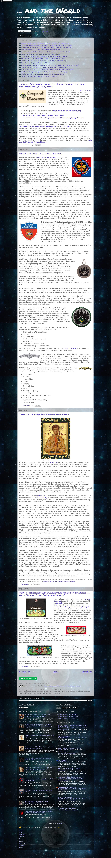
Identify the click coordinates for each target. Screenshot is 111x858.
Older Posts (87, 672)
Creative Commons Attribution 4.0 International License (62, 686)
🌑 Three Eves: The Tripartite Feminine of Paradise (35, 63)
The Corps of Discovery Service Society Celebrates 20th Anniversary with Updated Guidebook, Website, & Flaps (52, 85)
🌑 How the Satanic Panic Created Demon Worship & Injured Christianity (42, 61)
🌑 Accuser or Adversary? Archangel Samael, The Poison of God (39, 54)
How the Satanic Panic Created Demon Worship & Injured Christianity (37, 802)
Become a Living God (65, 797)
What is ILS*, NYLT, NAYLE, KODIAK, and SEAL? (40, 154)
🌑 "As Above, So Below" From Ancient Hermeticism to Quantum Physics (42, 74)
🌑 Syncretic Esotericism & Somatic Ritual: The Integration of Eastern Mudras (44, 43)
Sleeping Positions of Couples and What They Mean (39, 736)
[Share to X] (37, 145)
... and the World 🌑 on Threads (66, 719)
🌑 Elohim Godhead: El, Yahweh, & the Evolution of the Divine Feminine (42, 58)
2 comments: (25, 666)
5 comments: (25, 584)
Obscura (21, 845)
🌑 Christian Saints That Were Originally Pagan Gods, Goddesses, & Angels (43, 56)
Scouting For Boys (41, 498)
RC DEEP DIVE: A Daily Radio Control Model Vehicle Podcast (72, 726)
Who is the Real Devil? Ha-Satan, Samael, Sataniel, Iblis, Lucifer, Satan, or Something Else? (38, 726)
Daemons (22, 834)
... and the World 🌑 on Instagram (67, 716)
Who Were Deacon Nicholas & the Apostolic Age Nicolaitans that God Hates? (38, 768)
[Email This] (35, 145)
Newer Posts (24, 672)
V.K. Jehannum (62, 760)
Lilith (21, 839)
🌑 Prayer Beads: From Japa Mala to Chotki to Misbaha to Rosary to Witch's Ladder (45, 45)
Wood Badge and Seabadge (46, 158)
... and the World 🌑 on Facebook (66, 714)
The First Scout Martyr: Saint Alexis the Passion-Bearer (44, 414)
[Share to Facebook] (39, 145)
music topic (61, 770)
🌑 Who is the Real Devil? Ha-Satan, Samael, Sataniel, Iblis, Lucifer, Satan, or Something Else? (49, 65)
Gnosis (21, 836)
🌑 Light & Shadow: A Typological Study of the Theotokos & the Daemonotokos (44, 67)
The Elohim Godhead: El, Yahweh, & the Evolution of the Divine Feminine (37, 715)
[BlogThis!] (36, 145)
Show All (90, 812)
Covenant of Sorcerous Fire (67, 808)
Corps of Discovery (70, 348)
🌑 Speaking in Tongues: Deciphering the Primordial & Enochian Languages (43, 72)
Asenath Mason (63, 752)
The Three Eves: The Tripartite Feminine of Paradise (38, 791)
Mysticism (22, 843)
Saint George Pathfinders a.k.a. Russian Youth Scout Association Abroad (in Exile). (59, 581)
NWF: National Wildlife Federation (69, 777)
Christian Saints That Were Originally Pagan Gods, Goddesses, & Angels (39, 747)
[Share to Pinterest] (40, 145)
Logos (21, 841)
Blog (29, 36)
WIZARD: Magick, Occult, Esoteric (69, 768)
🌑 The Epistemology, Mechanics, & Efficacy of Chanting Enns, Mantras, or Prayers (45, 47)
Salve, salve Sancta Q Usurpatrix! (68, 810)
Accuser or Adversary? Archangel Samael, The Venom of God (39, 779)
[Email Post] (32, 145)
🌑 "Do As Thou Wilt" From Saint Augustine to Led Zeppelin (38, 76)
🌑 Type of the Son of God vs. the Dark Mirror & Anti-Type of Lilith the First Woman (46, 69)
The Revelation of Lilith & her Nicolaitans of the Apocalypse (39, 758)
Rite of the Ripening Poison (66, 753)
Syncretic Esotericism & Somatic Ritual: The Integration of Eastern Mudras (39, 811)
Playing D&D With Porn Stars (67, 787)
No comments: (25, 145)
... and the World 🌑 (55, 10)
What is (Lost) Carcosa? (65, 749)
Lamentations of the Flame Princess (70, 748)
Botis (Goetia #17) (63, 761)
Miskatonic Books (64, 736)
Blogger (59, 823)
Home (56, 672)
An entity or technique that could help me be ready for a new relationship (71, 799)
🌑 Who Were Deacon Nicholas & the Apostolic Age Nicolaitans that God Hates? (44, 52)
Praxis (21, 848)
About (22, 36)
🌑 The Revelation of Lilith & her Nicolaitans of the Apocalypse (39, 49)
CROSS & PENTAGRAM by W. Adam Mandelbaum (72, 738)
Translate (45, 31)
